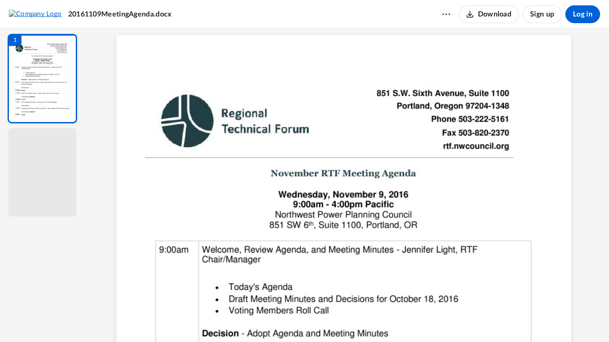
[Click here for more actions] (446, 14)
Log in (583, 14)
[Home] (35, 13)
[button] (42, 78)
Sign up (542, 14)
